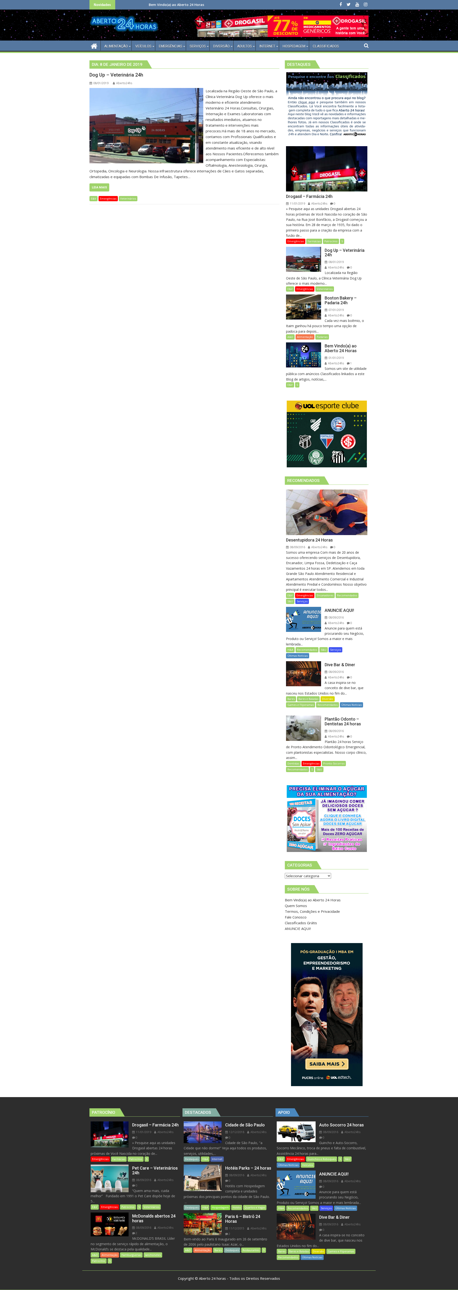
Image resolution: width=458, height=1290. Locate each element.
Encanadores (325, 595)
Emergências (108, 198)
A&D (290, 337)
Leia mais (99, 187)
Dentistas (293, 763)
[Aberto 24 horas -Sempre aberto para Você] (94, 45)
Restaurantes (251, 1250)
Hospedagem (220, 1207)
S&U (290, 601)
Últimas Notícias (297, 655)
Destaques (191, 1159)
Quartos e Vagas (255, 1207)
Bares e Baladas (308, 699)
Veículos (307, 1165)
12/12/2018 (236, 1132)
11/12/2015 (236, 1228)
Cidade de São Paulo (200, 4)
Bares (291, 699)
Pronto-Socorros (333, 763)
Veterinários (128, 198)
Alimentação (305, 337)
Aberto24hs (124, 83)
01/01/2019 (336, 358)
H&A (290, 649)
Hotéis (237, 1207)
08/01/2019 (336, 262)
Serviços (302, 601)
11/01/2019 (297, 203)
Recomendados (347, 595)
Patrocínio (331, 241)
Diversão (327, 699)
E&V (93, 198)
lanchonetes (153, 1255)
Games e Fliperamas (300, 705)
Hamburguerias (131, 1255)
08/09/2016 (297, 547)
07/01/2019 (336, 310)
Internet (217, 1159)
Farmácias (314, 241)
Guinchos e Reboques (321, 1159)
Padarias (322, 337)
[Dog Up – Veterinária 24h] (146, 90)
